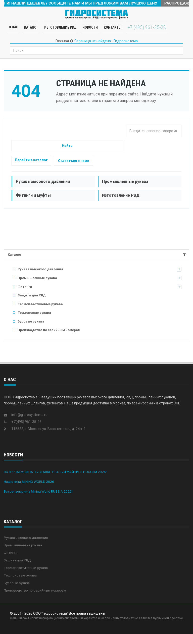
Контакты (112, 27)
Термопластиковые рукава (40, 304)
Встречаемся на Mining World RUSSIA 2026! (38, 491)
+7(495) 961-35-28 (26, 422)
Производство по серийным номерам (49, 330)
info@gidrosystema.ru (29, 415)
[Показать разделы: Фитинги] (179, 287)
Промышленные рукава (125, 181)
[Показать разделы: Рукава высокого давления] (179, 269)
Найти (67, 146)
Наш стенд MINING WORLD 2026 (29, 482)
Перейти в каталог (31, 160)
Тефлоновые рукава (34, 312)
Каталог (14, 254)
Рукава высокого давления (43, 181)
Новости (90, 27)
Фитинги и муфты (33, 195)
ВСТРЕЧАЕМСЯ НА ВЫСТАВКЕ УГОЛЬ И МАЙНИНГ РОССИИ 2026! (55, 472)
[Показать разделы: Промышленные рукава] (179, 278)
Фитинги (25, 287)
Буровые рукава (31, 321)
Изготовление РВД (60, 27)
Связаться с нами (73, 161)
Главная (62, 41)
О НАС (13, 27)
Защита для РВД (32, 295)
